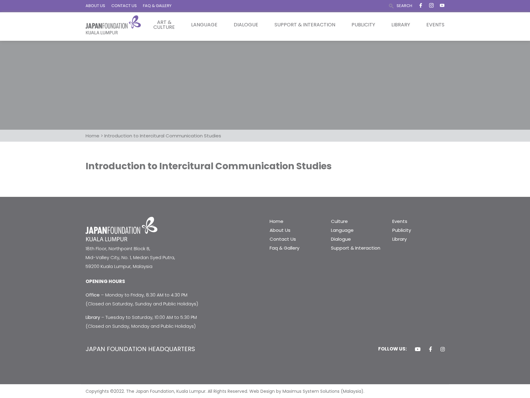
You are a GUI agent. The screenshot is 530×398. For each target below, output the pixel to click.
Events (435, 24)
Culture (339, 221)
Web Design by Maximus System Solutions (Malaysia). (306, 391)
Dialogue (246, 24)
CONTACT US (124, 6)
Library (400, 24)
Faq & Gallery (284, 248)
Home (276, 221)
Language (204, 24)
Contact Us (283, 239)
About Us (280, 230)
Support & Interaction (305, 24)
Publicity (363, 24)
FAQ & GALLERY (157, 6)
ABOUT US (95, 6)
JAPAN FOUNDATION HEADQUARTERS (140, 349)
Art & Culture (164, 25)
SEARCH (404, 6)
